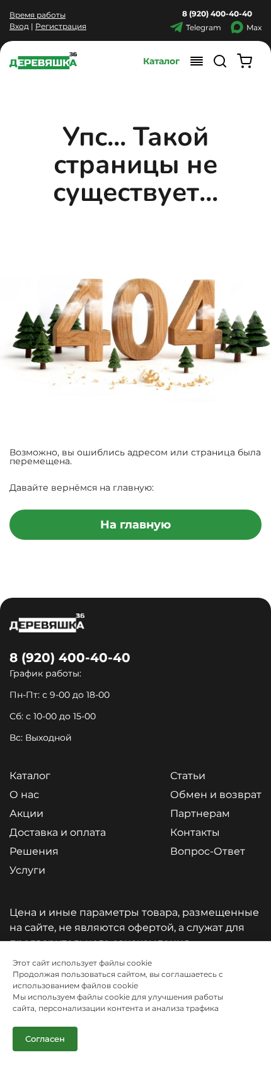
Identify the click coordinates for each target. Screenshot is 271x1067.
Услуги (27, 870)
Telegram (203, 27)
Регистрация (60, 26)
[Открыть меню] (196, 61)
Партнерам (200, 813)
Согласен (45, 1039)
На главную (135, 525)
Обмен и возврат (216, 795)
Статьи (187, 776)
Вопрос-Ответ (207, 851)
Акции (26, 813)
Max (254, 27)
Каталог (161, 61)
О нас (24, 795)
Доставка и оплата (57, 832)
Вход (19, 26)
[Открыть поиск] (220, 61)
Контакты (195, 832)
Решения (34, 851)
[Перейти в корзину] (244, 61)
